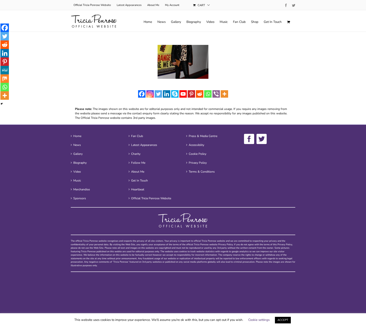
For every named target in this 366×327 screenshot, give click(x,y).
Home (77, 136)
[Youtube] (183, 94)
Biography (80, 163)
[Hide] (1, 103)
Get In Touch (139, 181)
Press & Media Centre (203, 136)
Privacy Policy (198, 163)
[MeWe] (4, 70)
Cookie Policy (197, 154)
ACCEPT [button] (282, 320)
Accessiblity (196, 145)
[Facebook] (142, 94)
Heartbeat (137, 189)
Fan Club (137, 136)
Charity (135, 154)
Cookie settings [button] (259, 320)
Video (77, 172)
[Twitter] (158, 94)
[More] (224, 94)
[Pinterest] (191, 94)
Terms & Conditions (202, 172)
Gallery (78, 154)
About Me (137, 172)
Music (77, 181)
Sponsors (79, 198)
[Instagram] (150, 94)
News (77, 145)
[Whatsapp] (208, 94)
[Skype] (175, 94)
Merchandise (81, 189)
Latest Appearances (144, 145)
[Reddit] (199, 94)
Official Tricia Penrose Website (151, 198)
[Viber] (216, 94)
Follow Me (138, 163)
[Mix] (4, 78)
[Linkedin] (166, 94)
